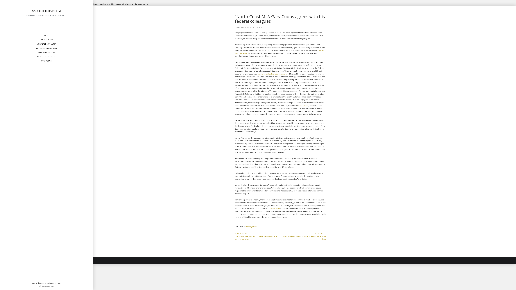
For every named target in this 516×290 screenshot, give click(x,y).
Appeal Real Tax (46, 40)
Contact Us (46, 61)
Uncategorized (251, 226)
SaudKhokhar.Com (46, 10)
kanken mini (244, 53)
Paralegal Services (46, 52)
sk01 (260, 27)
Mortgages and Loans (46, 48)
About (46, 35)
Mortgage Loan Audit (46, 44)
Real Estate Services (46, 56)
